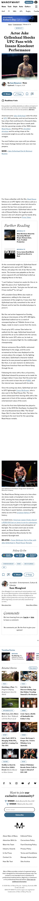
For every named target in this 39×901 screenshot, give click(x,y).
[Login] (35, 2)
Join (32, 617)
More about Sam (6, 605)
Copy (19, 94)
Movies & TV (27, 24)
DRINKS (24, 710)
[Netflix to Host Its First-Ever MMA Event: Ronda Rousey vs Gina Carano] (10, 754)
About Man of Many (31, 605)
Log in (26, 617)
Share (8, 94)
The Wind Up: (17, 658)
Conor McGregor (22, 390)
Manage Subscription (29, 857)
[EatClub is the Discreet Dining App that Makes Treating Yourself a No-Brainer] (28, 676)
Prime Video (26, 217)
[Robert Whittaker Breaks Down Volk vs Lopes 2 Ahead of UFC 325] (28, 754)
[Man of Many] (20, 825)
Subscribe (29, 2)
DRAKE (19, 564)
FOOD (23, 684)
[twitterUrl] (10, 783)
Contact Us (7, 857)
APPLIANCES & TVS (8, 710)
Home (10, 24)
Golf (3, 11)
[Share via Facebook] (34, 64)
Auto (21, 7)
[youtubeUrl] (23, 783)
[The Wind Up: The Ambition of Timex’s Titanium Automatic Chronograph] (6, 657)
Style (15, 7)
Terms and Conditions (29, 853)
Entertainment (17, 24)
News (4, 7)
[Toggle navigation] (36, 6)
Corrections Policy (28, 840)
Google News (21, 555)
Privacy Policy (26, 849)
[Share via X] (34, 68)
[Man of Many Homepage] (11, 2)
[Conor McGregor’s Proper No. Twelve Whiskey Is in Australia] (28, 727)
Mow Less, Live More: (10, 716)
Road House (31, 199)
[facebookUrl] (4, 783)
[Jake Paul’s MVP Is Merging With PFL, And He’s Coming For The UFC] (10, 727)
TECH (4, 684)
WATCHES (15, 653)
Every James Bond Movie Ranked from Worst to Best (25, 254)
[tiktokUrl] (29, 783)
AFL (21, 11)
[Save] (27, 94)
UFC (5, 118)
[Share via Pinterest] (34, 72)
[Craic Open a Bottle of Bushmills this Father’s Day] (28, 703)
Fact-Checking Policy (29, 845)
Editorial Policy (26, 836)
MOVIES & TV (19, 28)
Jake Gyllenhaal (20, 116)
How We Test (8, 861)
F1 (9, 11)
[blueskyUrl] (35, 783)
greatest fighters (23, 513)
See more (33, 668)
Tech (9, 7)
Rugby (28, 11)
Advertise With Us (10, 840)
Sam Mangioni (15, 83)
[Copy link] (34, 77)
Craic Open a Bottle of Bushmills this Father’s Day (27, 716)
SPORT (5, 735)
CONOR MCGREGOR (8, 564)
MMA (29, 380)
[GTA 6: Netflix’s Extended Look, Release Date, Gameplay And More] (30, 657)
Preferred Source (33, 555)
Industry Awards (9, 849)
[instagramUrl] (16, 783)
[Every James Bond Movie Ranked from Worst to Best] (9, 254)
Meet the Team (8, 845)
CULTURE (5, 761)
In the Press (7, 853)
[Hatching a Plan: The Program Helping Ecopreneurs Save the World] (10, 676)
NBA (14, 11)
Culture (28, 7)
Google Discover (8, 555)
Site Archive (25, 861)
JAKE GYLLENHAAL (29, 564)
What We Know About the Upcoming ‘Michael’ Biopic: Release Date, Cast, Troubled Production (25, 238)
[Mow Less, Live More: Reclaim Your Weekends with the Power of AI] (10, 703)
